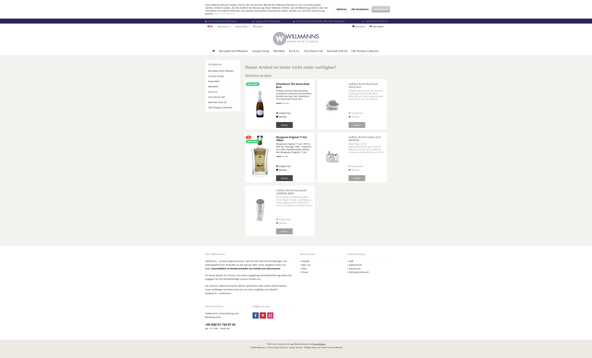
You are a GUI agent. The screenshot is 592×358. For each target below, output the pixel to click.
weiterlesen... (226, 293)
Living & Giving (216, 76)
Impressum (355, 268)
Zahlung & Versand (359, 272)
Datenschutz (355, 264)
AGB (351, 261)
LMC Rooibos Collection (220, 107)
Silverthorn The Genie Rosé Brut (292, 85)
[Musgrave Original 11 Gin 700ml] (260, 157)
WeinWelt (213, 86)
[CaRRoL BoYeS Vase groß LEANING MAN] (260, 211)
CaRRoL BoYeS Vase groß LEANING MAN (291, 192)
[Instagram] (270, 315)
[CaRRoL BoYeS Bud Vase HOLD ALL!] (332, 104)
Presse (304, 272)
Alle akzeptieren (360, 9)
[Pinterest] (263, 315)
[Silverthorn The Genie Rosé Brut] (260, 104)
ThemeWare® (336, 347)
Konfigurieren (381, 9)
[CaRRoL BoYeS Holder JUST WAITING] (332, 157)
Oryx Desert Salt (216, 97)
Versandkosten (319, 344)
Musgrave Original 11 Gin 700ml (291, 139)
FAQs (304, 268)
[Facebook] (256, 315)
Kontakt (305, 261)
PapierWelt (214, 81)
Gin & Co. (213, 91)
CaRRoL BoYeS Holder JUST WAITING (365, 139)
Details (284, 125)
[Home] (213, 51)
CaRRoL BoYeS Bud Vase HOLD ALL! (363, 85)
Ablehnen (341, 9)
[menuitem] (377, 26)
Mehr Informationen (224, 13)
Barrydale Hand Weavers (221, 70)
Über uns (306, 264)
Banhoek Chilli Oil (217, 102)
